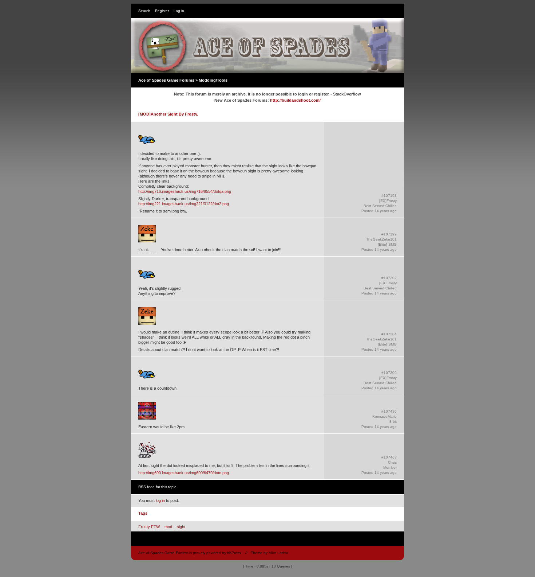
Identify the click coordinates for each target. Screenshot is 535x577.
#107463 (389, 457)
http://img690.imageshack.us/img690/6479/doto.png (183, 473)
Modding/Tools (213, 80)
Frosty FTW (149, 527)
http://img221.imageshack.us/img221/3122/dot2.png (183, 204)
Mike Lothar (278, 553)
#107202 (389, 278)
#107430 (389, 411)
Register (162, 11)
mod (168, 527)
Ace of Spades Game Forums (166, 80)
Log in (179, 11)
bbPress (234, 553)
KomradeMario (384, 416)
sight (181, 527)
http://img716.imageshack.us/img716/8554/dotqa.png (184, 191)
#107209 (389, 373)
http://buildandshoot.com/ (295, 100)
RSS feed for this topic (157, 487)
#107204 (389, 334)
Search (144, 11)
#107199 (389, 234)
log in (160, 500)
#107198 (389, 196)
